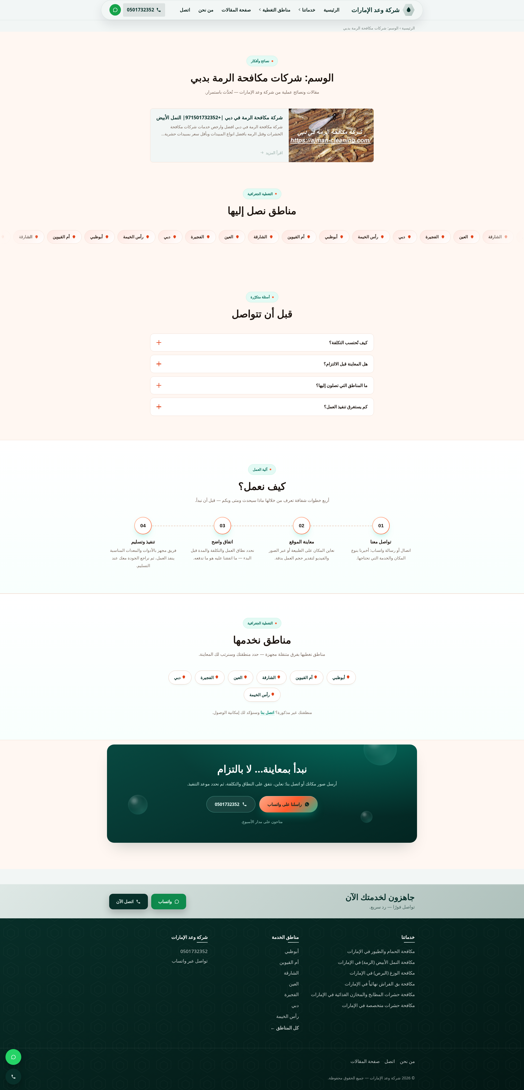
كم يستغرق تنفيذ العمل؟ (346, 407)
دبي (178, 677)
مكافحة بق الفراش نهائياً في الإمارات (380, 984)
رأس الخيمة (260, 694)
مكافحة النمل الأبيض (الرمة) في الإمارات (376, 962)
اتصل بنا (267, 712)
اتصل (185, 10)
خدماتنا (308, 10)
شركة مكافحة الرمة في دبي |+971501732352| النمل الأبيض (219, 117)
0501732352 (194, 951)
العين (238, 677)
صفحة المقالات (236, 10)
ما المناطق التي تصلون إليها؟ (342, 385)
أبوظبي (339, 677)
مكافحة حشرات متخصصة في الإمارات (378, 1005)
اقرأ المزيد (274, 152)
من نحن (205, 10)
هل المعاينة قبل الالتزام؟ (346, 364)
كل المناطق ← (284, 1028)
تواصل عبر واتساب (190, 961)
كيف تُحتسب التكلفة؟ (348, 342)
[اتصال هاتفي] (13, 1077)
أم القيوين (305, 677)
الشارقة (269, 677)
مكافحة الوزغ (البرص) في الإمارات (382, 973)
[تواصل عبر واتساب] (115, 10)
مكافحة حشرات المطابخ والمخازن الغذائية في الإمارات (363, 994)
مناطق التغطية (276, 10)
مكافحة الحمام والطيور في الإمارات (381, 951)
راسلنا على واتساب (284, 804)
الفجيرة (208, 677)
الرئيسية (332, 10)
